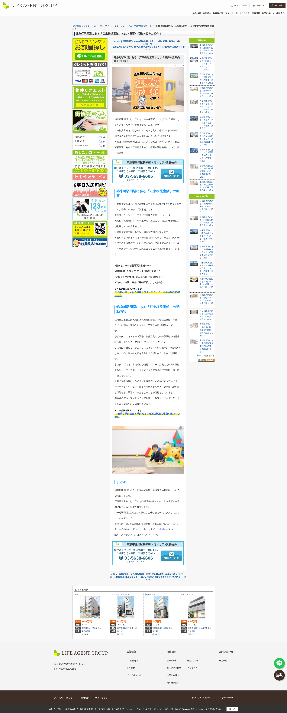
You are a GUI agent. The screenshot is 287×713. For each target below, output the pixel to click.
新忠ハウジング (152, 594)
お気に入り (192, 667)
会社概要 (131, 667)
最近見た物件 (193, 660)
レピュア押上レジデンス (120, 594)
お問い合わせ (268, 13)
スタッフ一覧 (231, 13)
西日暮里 (202, 628)
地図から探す (173, 675)
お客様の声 (218, 13)
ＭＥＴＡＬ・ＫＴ (188, 594)
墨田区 (125, 628)
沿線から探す (173, 660)
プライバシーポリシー (137, 675)
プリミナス (79, 594)
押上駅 (119, 631)
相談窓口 (280, 13)
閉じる (232, 709)
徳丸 (94, 628)
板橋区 (89, 628)
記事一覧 (148, 44)
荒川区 (196, 628)
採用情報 (256, 13)
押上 (129, 628)
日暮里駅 (191, 631)
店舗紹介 (207, 13)
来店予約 (223, 660)
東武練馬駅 (86, 631)
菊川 (165, 628)
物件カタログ (173, 682)
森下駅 (155, 631)
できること (244, 13)
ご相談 (160, 529)
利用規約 (85, 697)
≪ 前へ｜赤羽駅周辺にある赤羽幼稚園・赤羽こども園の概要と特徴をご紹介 (147, 41)
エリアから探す (174, 667)
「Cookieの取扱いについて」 (193, 709)
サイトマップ (101, 697)
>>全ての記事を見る (206, 355)
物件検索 (197, 13)
